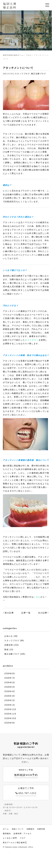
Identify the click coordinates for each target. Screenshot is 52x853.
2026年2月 (9, 700)
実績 (6, 649)
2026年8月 (9, 673)
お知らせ (8, 636)
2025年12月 (10, 709)
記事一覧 (25, 613)
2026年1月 (9, 705)
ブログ (28, 55)
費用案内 (7, 834)
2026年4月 (9, 691)
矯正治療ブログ (38, 74)
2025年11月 (10, 714)
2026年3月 (9, 696)
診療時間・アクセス (22, 834)
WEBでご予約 (26, 772)
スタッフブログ (22, 74)
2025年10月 (10, 718)
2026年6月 (9, 682)
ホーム (6, 829)
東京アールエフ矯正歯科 (14, 843)
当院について (18, 829)
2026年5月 (9, 687)
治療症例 (8, 645)
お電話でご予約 (27, 791)
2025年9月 (9, 723)
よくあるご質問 (10, 838)
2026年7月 (9, 678)
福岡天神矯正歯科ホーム (13, 55)
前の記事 (9, 613)
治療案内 (30, 829)
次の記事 (42, 613)
